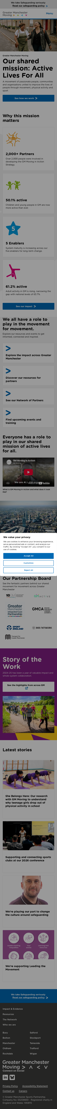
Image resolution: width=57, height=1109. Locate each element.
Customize (28, 563)
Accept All (28, 556)
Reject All (28, 570)
